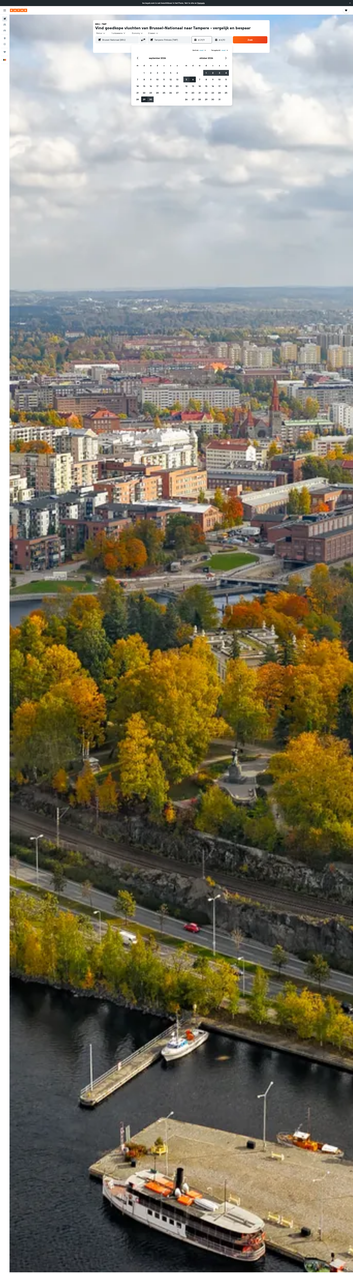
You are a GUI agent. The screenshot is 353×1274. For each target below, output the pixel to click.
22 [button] (144, 92)
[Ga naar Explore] (4, 38)
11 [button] (164, 79)
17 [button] (157, 86)
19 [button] (171, 86)
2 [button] (150, 72)
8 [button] (144, 79)
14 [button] (138, 86)
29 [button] (144, 99)
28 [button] (137, 99)
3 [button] (157, 72)
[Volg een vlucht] (4, 44)
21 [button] (138, 92)
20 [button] (177, 86)
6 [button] (177, 72)
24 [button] (157, 92)
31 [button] (219, 99)
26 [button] (170, 92)
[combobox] (100, 33)
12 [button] (171, 79)
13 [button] (177, 79)
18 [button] (164, 86)
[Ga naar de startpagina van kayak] (18, 10)
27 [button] (177, 92)
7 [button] (137, 79)
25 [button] (164, 92)
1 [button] (144, 72)
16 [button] (151, 86)
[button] (350, 3)
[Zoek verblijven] (4, 24)
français (201, 3)
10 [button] (157, 79)
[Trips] (4, 52)
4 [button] (164, 72)
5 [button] (170, 72)
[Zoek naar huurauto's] (4, 30)
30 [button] (150, 99)
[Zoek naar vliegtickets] (4, 19)
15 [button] (144, 86)
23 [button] (150, 92)
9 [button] (150, 79)
